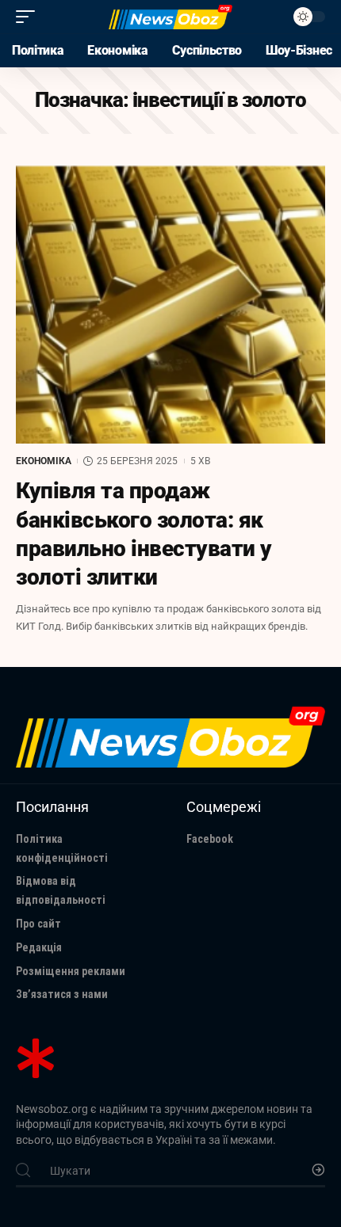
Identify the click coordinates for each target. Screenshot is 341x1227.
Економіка (43, 461)
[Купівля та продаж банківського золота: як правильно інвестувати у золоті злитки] (170, 305)
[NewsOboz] (170, 16)
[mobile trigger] (29, 16)
